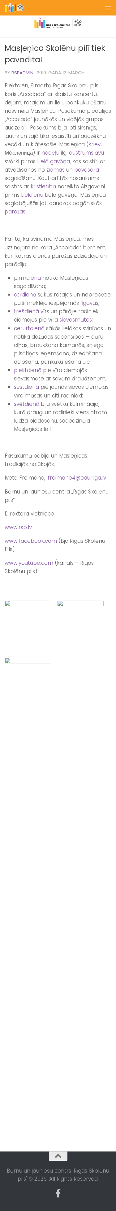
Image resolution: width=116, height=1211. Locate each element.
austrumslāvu (86, 152)
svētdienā (26, 404)
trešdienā (26, 311)
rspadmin (22, 73)
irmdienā (29, 278)
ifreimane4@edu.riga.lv (76, 477)
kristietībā (43, 186)
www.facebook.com (31, 541)
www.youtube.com (29, 563)
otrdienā (25, 294)
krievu (96, 144)
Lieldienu (32, 195)
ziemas (55, 169)
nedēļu (50, 152)
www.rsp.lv (18, 527)
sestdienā (26, 387)
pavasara (86, 169)
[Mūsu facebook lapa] (58, 1193)
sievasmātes (75, 319)
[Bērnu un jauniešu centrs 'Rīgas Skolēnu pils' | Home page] (18, 7)
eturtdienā (31, 328)
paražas (15, 211)
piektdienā (27, 370)
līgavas (89, 303)
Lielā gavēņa (53, 161)
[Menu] (108, 7)
